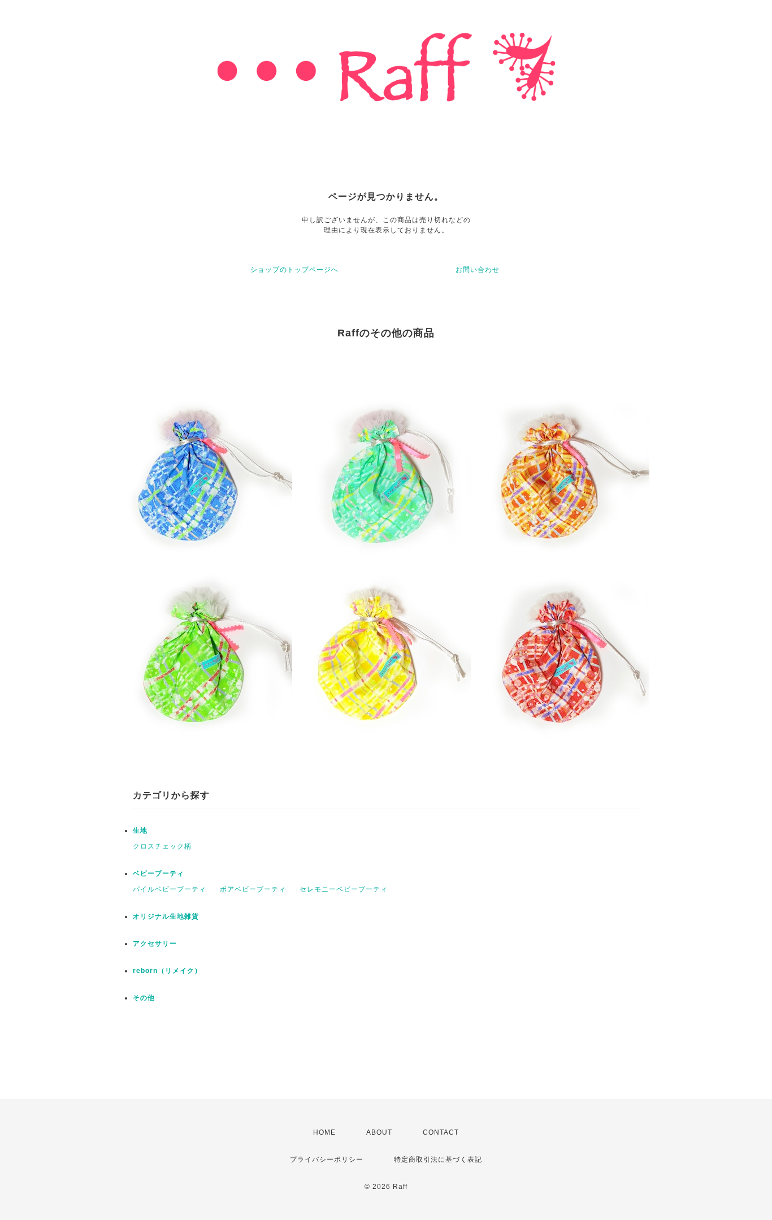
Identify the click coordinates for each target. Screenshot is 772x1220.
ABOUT (379, 1132)
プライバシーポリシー (326, 1159)
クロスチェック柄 (162, 846)
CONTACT (441, 1132)
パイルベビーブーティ (169, 889)
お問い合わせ (478, 270)
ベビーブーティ (158, 873)
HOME (324, 1132)
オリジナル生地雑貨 (166, 916)
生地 (140, 830)
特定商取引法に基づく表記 (438, 1159)
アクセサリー (155, 944)
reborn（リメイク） (167, 971)
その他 (144, 998)
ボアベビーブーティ (253, 889)
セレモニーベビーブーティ (344, 889)
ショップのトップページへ (294, 270)
